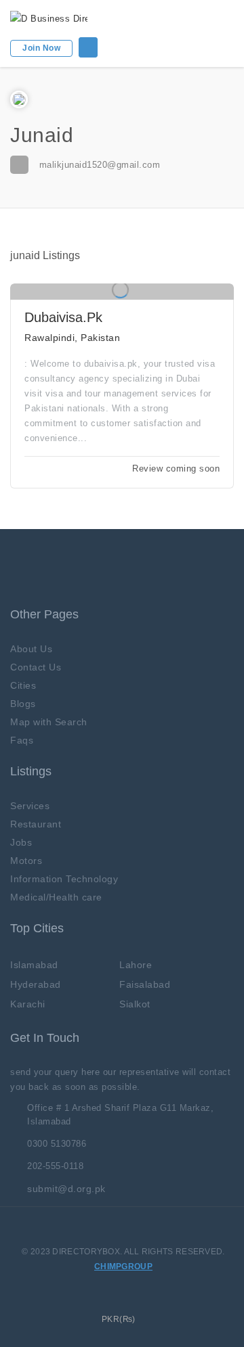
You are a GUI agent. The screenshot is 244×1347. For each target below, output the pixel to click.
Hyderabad (35, 984)
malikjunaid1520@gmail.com (100, 165)
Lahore (135, 964)
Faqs (21, 740)
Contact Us (35, 667)
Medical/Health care (56, 897)
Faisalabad (144, 984)
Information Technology (64, 878)
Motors (26, 860)
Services (29, 805)
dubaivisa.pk (63, 317)
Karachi (27, 1004)
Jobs (21, 842)
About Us (31, 648)
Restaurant (35, 824)
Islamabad (34, 964)
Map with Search (48, 721)
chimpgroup (123, 1266)
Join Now (41, 48)
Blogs (23, 703)
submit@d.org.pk (66, 1188)
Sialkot (134, 1004)
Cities (23, 685)
